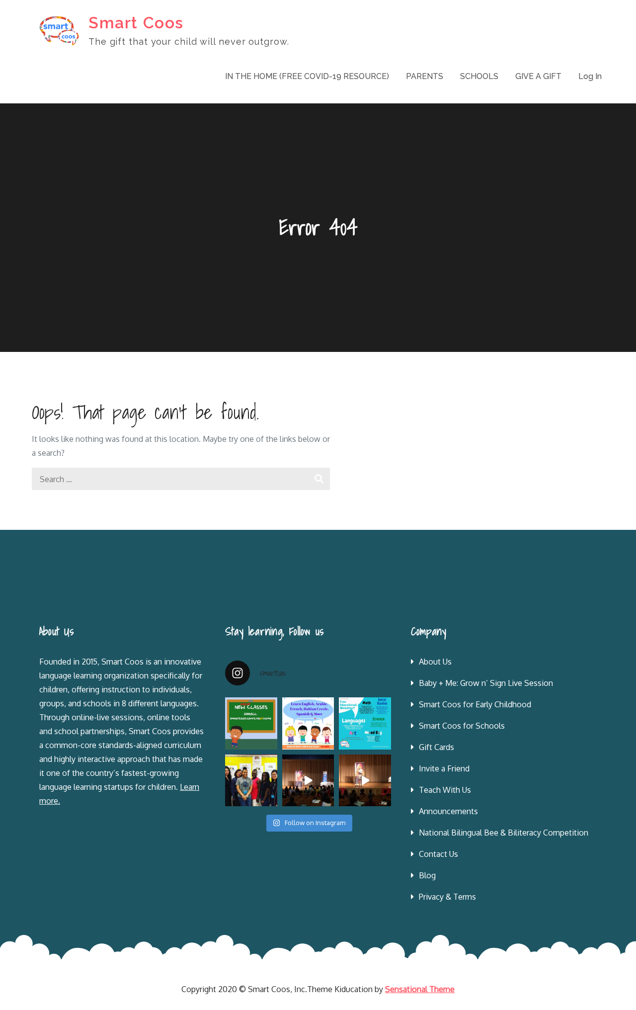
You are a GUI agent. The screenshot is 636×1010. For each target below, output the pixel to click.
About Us (435, 662)
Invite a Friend (444, 768)
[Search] (319, 479)
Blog (427, 875)
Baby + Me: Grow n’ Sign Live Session (486, 683)
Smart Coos (136, 22)
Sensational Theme (420, 989)
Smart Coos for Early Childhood (475, 704)
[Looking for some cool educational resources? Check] (365, 723)
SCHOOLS (479, 76)
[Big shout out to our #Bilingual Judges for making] (251, 781)
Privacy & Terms (447, 897)
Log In (590, 76)
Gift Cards (436, 747)
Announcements (448, 811)
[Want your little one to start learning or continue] (308, 723)
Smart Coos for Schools (462, 726)
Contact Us (438, 854)
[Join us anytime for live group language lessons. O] (251, 723)
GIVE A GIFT (538, 76)
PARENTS (424, 76)
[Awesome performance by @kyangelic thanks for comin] (365, 781)
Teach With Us (445, 790)
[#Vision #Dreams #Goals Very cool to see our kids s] (308, 781)
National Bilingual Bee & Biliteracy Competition (503, 833)
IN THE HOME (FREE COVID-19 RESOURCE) (307, 76)
